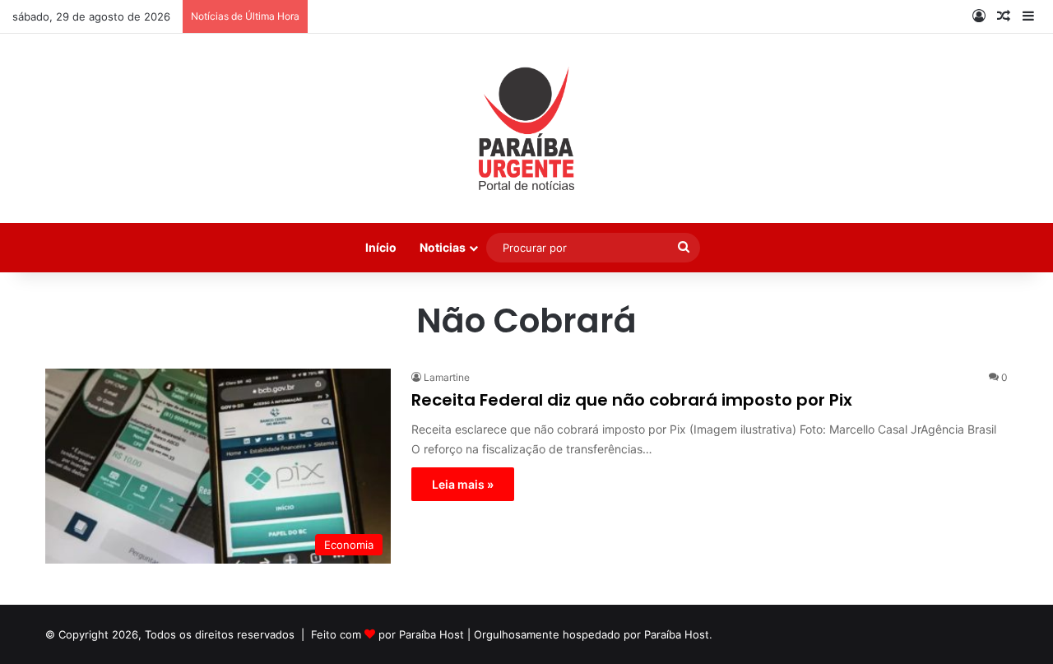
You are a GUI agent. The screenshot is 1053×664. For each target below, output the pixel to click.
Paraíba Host (431, 634)
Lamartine (447, 377)
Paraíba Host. (678, 634)
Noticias (443, 247)
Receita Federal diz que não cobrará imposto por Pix (631, 399)
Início (381, 247)
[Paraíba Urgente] (527, 128)
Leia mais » (463, 484)
